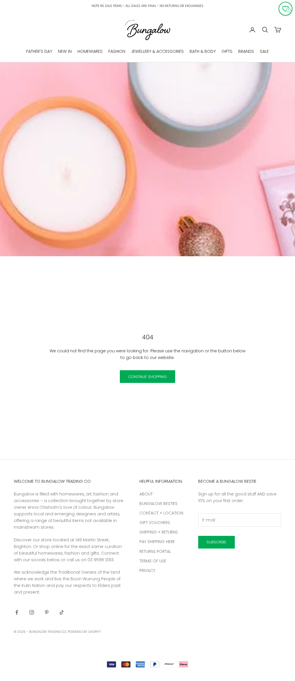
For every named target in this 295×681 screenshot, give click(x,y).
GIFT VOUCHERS (154, 522)
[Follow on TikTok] (62, 612)
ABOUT (146, 494)
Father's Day (39, 51)
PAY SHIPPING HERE (157, 542)
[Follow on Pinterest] (47, 612)
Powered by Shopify (84, 631)
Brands (246, 51)
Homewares (90, 51)
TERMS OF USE (152, 561)
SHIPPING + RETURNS (158, 532)
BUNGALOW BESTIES (158, 503)
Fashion (116, 51)
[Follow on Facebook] (17, 612)
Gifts (227, 51)
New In (65, 51)
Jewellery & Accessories (157, 51)
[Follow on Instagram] (32, 612)
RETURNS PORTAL (155, 551)
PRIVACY (147, 570)
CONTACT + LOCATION (161, 513)
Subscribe (216, 542)
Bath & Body (203, 51)
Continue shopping (147, 376)
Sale (264, 51)
